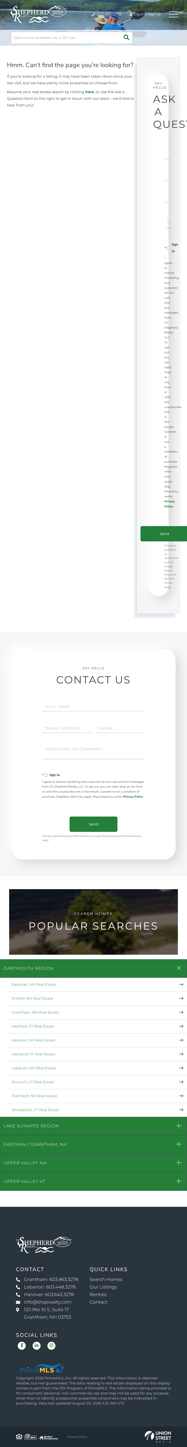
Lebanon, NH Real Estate (34, 1068)
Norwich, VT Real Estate (33, 1082)
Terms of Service (132, 836)
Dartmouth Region (29, 968)
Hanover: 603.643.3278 (49, 1294)
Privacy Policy (133, 797)
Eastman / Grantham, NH (35, 1144)
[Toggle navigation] (173, 14)
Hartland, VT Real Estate (33, 1054)
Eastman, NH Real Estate (34, 985)
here (89, 92)
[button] (126, 38)
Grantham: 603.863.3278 (51, 1279)
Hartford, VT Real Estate (33, 1026)
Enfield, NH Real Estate (32, 998)
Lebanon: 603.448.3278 (49, 1287)
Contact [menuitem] (99, 1302)
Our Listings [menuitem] (103, 1287)
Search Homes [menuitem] (106, 1279)
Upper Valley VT (24, 1181)
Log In (138, 14)
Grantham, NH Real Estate (35, 1012)
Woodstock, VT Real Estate (35, 1110)
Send (93, 824)
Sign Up (154, 14)
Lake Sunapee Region (31, 1125)
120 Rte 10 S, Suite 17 (47, 1313)
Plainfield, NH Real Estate (34, 1096)
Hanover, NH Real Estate (33, 1040)
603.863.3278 (108, 14)
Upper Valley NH (25, 1162)
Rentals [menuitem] (98, 1294)
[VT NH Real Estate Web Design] (158, 1436)
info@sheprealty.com (47, 1302)
